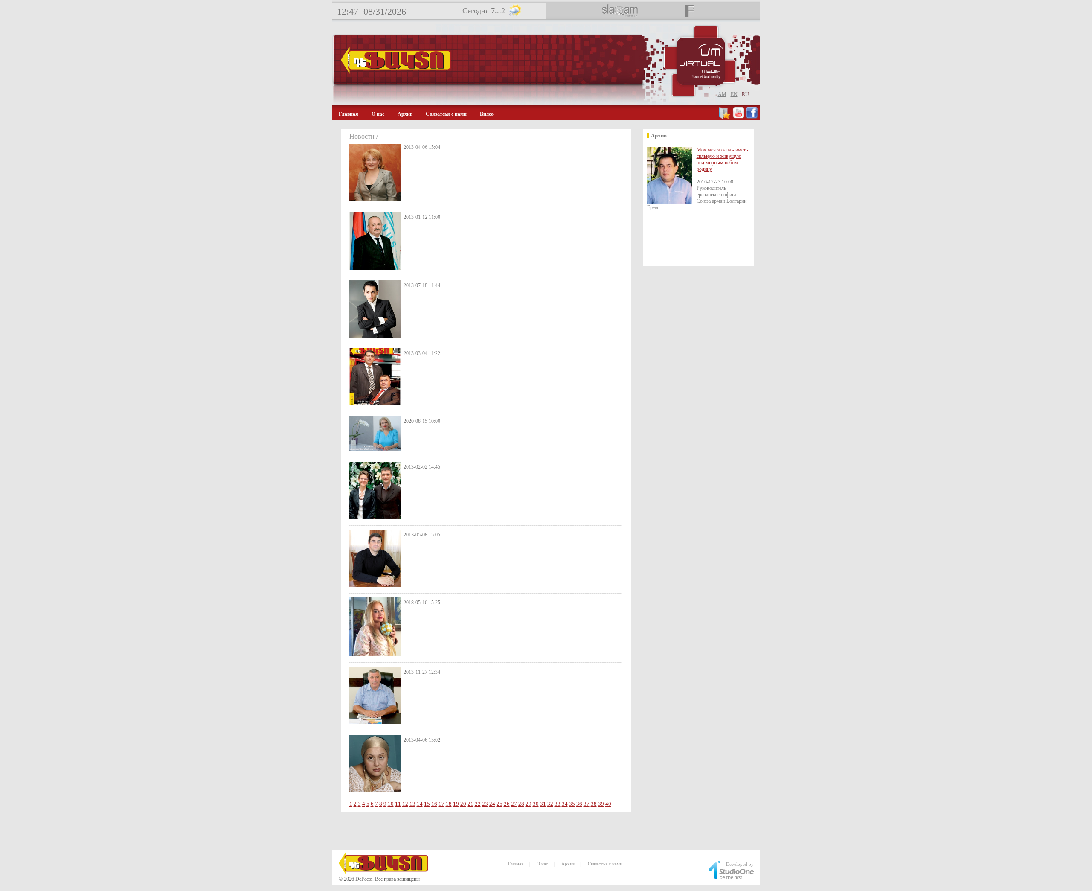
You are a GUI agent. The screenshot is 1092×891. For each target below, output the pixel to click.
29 (528, 804)
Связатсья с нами (446, 114)
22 (478, 804)
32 (550, 804)
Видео (487, 114)
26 (507, 804)
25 (499, 804)
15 (427, 804)
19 (456, 804)
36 (579, 804)
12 (405, 804)
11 (398, 804)
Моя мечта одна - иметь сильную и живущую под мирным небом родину (722, 159)
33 (558, 804)
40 (608, 804)
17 (441, 804)
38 (594, 804)
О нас (378, 114)
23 (485, 804)
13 (412, 804)
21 (470, 804)
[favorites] (725, 117)
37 (587, 804)
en (734, 94)
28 (521, 804)
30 (536, 804)
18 (449, 804)
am (722, 94)
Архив (405, 114)
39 (601, 804)
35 (572, 804)
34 (565, 804)
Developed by (740, 864)
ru (745, 94)
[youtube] (738, 117)
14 (420, 804)
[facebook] (752, 117)
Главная (348, 114)
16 (434, 804)
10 (391, 804)
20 (463, 804)
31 (543, 804)
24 (492, 804)
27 (514, 804)
